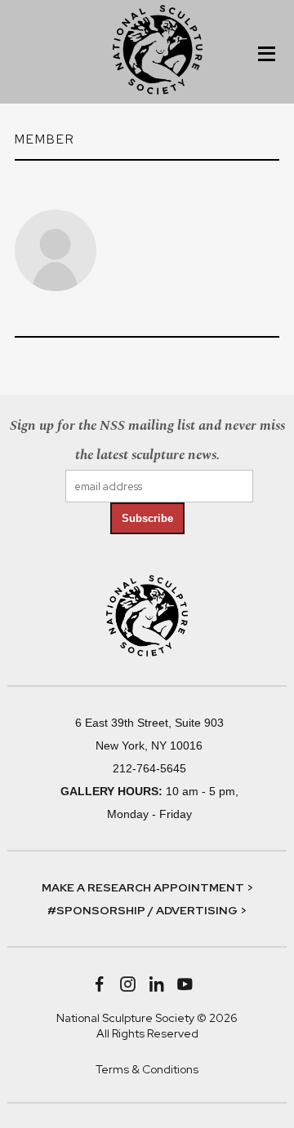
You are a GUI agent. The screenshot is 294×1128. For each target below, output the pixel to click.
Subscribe (147, 518)
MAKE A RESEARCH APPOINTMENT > (147, 887)
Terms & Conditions (147, 1069)
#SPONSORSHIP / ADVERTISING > (147, 910)
